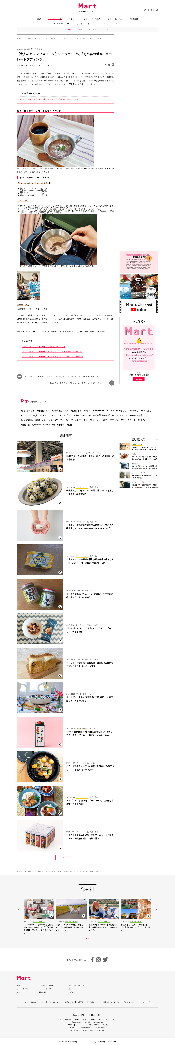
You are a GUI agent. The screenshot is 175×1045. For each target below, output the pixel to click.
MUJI (47, 424)
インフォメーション (54, 1002)
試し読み (139, 379)
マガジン (117, 23)
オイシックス (81, 420)
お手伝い (142, 420)
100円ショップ (102, 415)
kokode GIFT (101, 1030)
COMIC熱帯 (69, 1025)
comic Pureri (80, 1025)
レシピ (69, 29)
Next (155, 909)
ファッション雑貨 (29, 415)
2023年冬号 (136, 415)
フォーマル (47, 420)
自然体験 (26, 425)
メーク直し (146, 411)
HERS (93, 1019)
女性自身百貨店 (100, 1027)
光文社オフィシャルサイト (110, 1002)
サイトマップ (145, 1002)
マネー (87, 411)
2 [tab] (89, 938)
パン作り (134, 411)
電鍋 (77, 415)
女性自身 (87, 1022)
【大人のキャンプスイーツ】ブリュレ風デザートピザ (43, 347)
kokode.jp (73, 1027)
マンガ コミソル (94, 1025)
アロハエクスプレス (62, 415)
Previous (19, 909)
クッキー (37, 425)
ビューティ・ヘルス (92, 19)
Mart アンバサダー (61, 23)
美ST (107, 1019)
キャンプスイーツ (44, 65)
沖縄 (38, 420)
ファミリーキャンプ (26, 65)
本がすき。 (106, 1025)
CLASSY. (68, 1019)
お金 (70, 424)
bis (114, 1019)
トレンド (105, 29)
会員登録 (80, 1002)
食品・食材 (92, 29)
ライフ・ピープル (115, 19)
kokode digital (88, 1030)
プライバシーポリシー (130, 1002)
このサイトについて (31, 1002)
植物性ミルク (43, 411)
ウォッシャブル (28, 411)
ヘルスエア (45, 415)
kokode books (74, 1030)
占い (104, 23)
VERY (77, 1019)
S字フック (87, 415)
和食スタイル (76, 1022)
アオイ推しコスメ (60, 411)
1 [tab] (86, 938)
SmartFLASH (98, 1022)
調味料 (80, 29)
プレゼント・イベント (86, 23)
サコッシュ (95, 420)
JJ (60, 1019)
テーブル (60, 420)
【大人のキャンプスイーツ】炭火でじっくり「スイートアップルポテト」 (52, 352)
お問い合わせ (69, 1002)
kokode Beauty (86, 1027)
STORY (85, 1019)
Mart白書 (42, 992)
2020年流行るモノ (120, 411)
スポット (72, 19)
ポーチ (70, 420)
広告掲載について (92, 1002)
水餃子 (61, 425)
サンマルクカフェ (120, 415)
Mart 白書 (134, 19)
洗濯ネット (76, 410)
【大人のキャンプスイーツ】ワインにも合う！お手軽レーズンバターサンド (52, 357)
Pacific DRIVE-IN (101, 411)
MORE (66, 857)
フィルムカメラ (128, 420)
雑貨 (39, 19)
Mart (100, 1019)
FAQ (43, 1002)
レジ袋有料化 (27, 420)
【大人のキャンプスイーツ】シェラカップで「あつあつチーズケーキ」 (51, 99)
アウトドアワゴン (111, 420)
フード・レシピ (55, 19)
